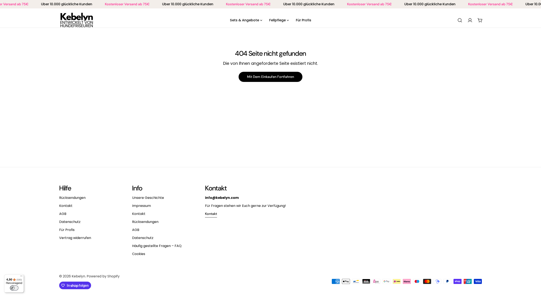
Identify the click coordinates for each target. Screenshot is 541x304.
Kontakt (65, 205)
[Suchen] (460, 20)
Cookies (138, 253)
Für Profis (67, 229)
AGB (62, 213)
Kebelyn (78, 276)
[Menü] (21, 277)
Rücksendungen (72, 197)
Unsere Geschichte (148, 197)
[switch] (14, 287)
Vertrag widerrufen (75, 237)
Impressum (141, 205)
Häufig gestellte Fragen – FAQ (157, 245)
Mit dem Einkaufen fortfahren (270, 77)
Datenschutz (70, 221)
